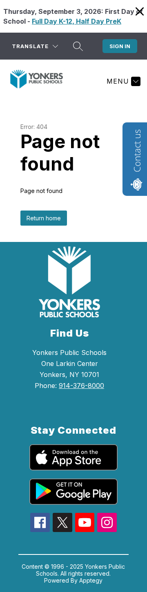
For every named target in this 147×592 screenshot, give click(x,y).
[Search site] (78, 46)
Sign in (119, 46)
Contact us (136, 150)
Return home (44, 218)
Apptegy (90, 580)
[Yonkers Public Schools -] (40, 81)
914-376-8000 (81, 385)
